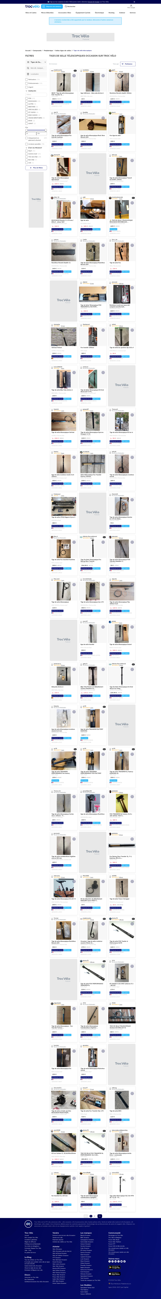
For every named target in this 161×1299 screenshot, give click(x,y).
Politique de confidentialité (32, 1244)
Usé (31, 163)
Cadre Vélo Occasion (59, 1279)
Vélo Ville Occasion (58, 1266)
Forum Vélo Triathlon (114, 1242)
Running (111, 13)
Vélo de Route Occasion (60, 1253)
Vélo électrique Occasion (60, 1260)
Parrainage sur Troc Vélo (115, 1235)
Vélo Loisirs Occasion (59, 1264)
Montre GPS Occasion (59, 1268)
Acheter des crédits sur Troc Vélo (62, 1242)
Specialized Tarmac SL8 (87, 1287)
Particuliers (34, 79)
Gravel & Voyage (93, 2)
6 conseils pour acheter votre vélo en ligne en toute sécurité (37, 1263)
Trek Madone (84, 1290)
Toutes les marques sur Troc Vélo (90, 1280)
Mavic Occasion (85, 1261)
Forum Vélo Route (113, 1240)
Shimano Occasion (85, 1274)
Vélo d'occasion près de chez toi (62, 1251)
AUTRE (32, 104)
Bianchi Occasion (85, 1235)
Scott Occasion (84, 1272)
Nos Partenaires (29, 1279)
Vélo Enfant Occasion (59, 1270)
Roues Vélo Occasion (59, 1275)
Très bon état (34, 157)
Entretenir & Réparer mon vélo (34, 1270)
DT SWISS (33, 112)
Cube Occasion (84, 1248)
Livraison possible (36, 144)
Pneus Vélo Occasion (59, 1277)
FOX (31, 98)
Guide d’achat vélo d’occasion (33, 1266)
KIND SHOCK (34, 115)
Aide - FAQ (28, 1250)
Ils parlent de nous (30, 1252)
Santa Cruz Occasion (86, 1270)
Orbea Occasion (85, 1263)
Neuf (31, 151)
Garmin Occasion (85, 1252)
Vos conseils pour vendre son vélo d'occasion (118, 1253)
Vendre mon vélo (58, 1237)
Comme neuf (34, 154)
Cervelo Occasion (85, 1246)
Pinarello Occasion (85, 1265)
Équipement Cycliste (83, 13)
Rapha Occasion (85, 1267)
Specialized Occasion (86, 1276)
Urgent (30, 87)
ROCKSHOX (34, 101)
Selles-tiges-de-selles (63, 51)
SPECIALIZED (34, 110)
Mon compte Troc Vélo (31, 1237)
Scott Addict (84, 1292)
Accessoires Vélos (64, 13)
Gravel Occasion (57, 1262)
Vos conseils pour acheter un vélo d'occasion (118, 1249)
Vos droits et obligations (32, 1246)
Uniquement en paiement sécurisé (37, 139)
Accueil (28, 51)
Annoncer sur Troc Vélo (31, 1277)
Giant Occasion (84, 1255)
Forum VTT (111, 1244)
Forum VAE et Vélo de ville (116, 1246)
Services (133, 13)
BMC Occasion (84, 1237)
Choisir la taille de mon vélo (33, 1268)
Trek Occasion (84, 1278)
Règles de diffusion (30, 1242)
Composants (37, 51)
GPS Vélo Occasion (58, 1281)
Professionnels (35, 83)
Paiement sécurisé (58, 1240)
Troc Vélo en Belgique (114, 1237)
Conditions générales (31, 1240)
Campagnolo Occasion (87, 1240)
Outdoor (122, 13)
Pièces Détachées (47, 13)
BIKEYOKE (33, 107)
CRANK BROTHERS (36, 118)
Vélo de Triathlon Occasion (60, 1255)
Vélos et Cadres (30, 13)
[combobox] (36, 74)
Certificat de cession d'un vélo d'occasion (37, 1282)
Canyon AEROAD (85, 1294)
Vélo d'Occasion (57, 1249)
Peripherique (48, 51)
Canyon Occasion (85, 1244)
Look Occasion (84, 1259)
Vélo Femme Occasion (59, 1273)
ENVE (31, 121)
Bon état (32, 160)
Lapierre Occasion (85, 1257)
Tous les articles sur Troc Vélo (33, 1260)
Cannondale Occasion (86, 1242)
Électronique (99, 13)
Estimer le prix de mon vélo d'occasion (64, 1235)
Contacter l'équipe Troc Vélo (33, 1248)
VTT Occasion (57, 1258)
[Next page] (99, 1216)
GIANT (32, 123)
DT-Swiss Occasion (86, 1250)
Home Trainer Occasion (59, 1283)
